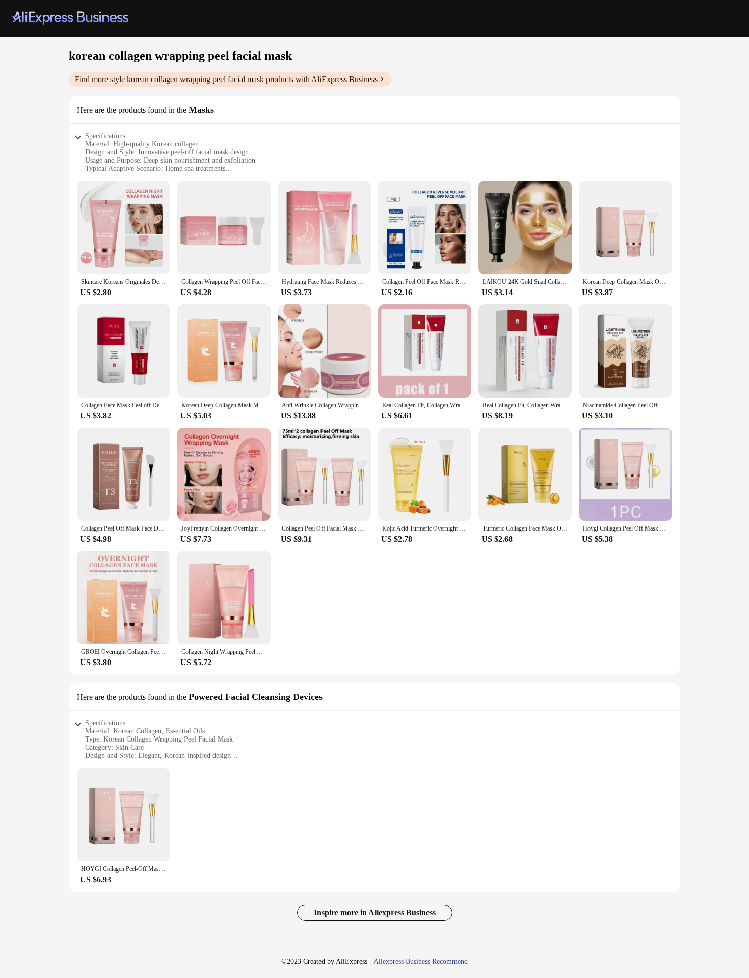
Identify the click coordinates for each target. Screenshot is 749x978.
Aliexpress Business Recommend (420, 961)
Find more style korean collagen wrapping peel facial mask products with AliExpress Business (226, 79)
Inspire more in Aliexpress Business (375, 912)
